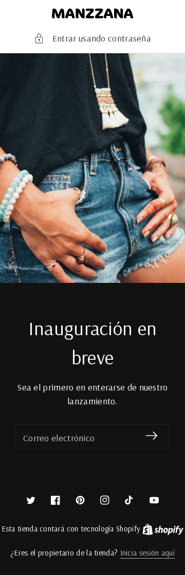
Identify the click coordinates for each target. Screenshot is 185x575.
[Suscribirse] (152, 435)
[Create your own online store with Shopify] (162, 528)
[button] (92, 38)
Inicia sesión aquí (147, 553)
